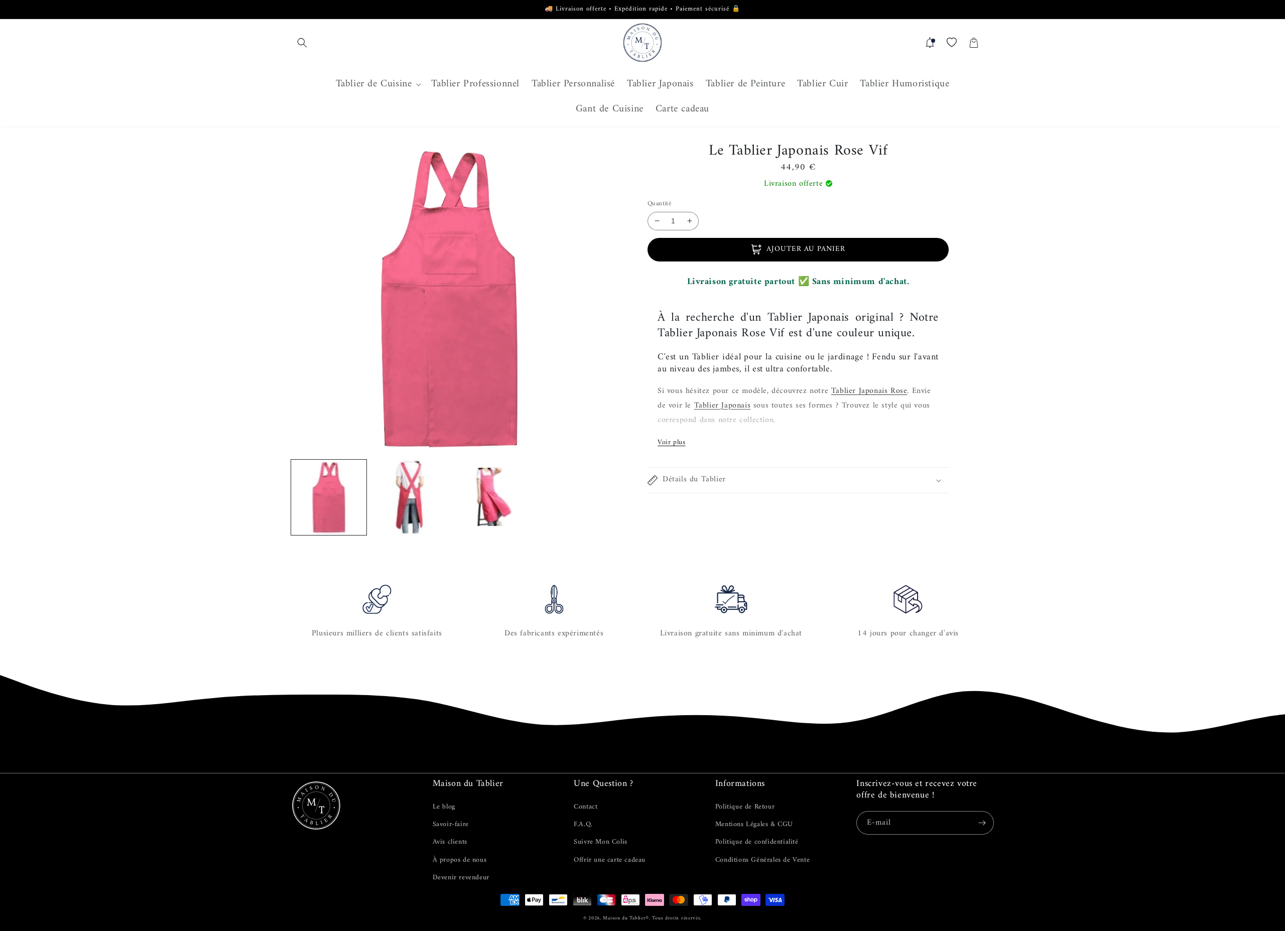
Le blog (444, 807)
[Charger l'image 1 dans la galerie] (328, 497)
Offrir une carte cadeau (610, 860)
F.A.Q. (583, 824)
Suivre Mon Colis (600, 842)
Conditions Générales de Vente (762, 860)
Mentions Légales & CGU (754, 824)
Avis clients (450, 842)
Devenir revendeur (461, 877)
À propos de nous (460, 860)
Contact (585, 807)
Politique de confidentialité (757, 842)
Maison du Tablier (624, 918)
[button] (302, 43)
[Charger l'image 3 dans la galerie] (489, 497)
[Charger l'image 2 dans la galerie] (409, 497)
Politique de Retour (745, 807)
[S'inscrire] (982, 823)
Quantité (659, 204)
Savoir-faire (451, 824)
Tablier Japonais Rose (869, 391)
